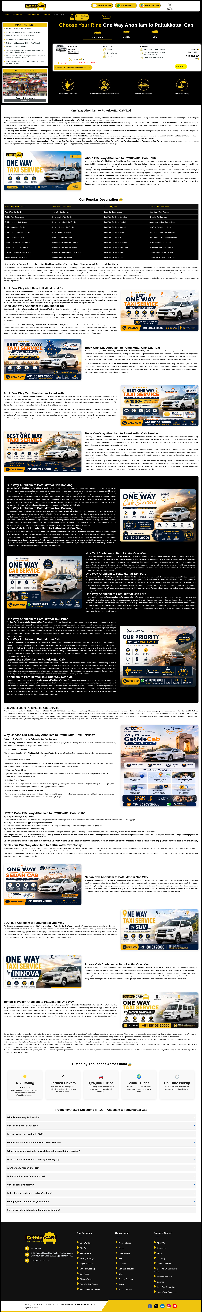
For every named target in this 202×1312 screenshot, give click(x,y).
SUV (155, 37)
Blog (120, 1259)
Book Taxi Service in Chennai (115, 227)
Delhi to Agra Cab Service (14, 217)
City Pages (84, 1274)
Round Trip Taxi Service (13, 212)
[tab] (97, 33)
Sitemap (160, 1282)
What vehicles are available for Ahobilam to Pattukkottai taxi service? (43, 1151)
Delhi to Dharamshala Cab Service (17, 232)
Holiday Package (86, 1259)
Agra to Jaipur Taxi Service (62, 257)
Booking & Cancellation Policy (165, 1270)
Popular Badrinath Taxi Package (161, 252)
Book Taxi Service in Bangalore (115, 217)
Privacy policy (124, 1253)
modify (106, 17)
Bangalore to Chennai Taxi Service (65, 242)
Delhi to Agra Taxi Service (61, 232)
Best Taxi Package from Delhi (160, 227)
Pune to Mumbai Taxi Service (63, 237)
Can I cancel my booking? (20, 1185)
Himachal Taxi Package (158, 217)
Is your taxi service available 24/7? (25, 1134)
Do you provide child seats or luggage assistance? (33, 1210)
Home (7, 14)
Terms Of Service (164, 1264)
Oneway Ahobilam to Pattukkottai (38, 14)
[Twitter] (156, 1306)
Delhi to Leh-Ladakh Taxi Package (162, 232)
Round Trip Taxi (125, 1289)
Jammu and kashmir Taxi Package (162, 222)
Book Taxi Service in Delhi (113, 237)
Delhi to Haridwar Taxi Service (63, 227)
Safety (121, 1284)
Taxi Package (85, 1253)
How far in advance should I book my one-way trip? (34, 1159)
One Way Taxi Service (88, 1284)
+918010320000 (38, 1248)
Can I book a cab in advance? (22, 1125)
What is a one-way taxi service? (23, 1117)
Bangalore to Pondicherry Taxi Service (66, 252)
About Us (161, 1243)
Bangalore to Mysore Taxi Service (64, 247)
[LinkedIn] (162, 1306)
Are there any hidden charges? (23, 1168)
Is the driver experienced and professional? (29, 1193)
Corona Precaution (126, 1269)
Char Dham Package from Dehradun (163, 237)
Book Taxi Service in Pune (113, 257)
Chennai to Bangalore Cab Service (18, 252)
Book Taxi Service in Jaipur (114, 252)
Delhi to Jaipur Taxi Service (62, 217)
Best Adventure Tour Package (160, 242)
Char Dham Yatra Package (159, 212)
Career (121, 1248)
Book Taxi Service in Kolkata (114, 232)
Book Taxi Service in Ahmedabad (116, 242)
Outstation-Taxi (17, 14)
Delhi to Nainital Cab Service (15, 237)
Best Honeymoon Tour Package (161, 247)
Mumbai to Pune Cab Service (16, 257)
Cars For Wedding (87, 1269)
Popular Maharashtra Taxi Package (162, 257)
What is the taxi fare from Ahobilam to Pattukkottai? (34, 1142)
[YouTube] (175, 1306)
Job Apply (161, 1259)
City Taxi (83, 1248)
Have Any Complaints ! (166, 1287)
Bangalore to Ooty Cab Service (16, 247)
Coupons (122, 1264)
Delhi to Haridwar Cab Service (16, 222)
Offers (120, 1274)
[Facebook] (150, 1306)
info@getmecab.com (40, 1260)
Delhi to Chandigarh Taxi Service (64, 222)
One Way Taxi (85, 1243)
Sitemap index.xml (164, 1277)
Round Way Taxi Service (89, 1289)
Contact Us (161, 1248)
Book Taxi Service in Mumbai (115, 222)
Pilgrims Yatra (85, 1279)
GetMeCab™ (50, 1305)
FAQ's (159, 1253)
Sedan (126, 37)
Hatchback (97, 37)
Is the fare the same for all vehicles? (26, 1176)
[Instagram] (168, 1306)
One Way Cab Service (60, 212)
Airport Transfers (86, 1264)
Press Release (124, 1243)
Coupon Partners (125, 1279)
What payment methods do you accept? (28, 1201)
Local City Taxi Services (113, 212)
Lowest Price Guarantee (167, 1292)
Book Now (181, 67)
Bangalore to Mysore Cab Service (17, 242)
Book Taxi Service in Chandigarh (116, 247)
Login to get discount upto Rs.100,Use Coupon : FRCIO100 (78, 63)
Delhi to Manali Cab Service (15, 227)
